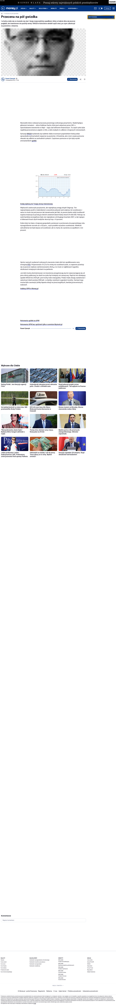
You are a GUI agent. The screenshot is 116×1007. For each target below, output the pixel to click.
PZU (29, 265)
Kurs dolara (3, 968)
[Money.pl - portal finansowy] (13, 8)
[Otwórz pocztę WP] (95, 8)
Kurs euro (3, 964)
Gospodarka (72, 8)
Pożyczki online (62, 972)
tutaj (35, 1003)
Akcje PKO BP (90, 962)
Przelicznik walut (5, 970)
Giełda (23, 8)
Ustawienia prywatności (90, 991)
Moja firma (42, 8)
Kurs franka (3, 966)
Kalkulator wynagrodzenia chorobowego (39, 960)
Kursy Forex (90, 968)
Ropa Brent (90, 970)
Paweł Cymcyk (10, 78)
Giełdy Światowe (91, 972)
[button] (100, 8)
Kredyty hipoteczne (63, 968)
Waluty (32, 8)
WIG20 (29, 134)
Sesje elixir (89, 966)
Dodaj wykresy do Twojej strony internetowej (36, 204)
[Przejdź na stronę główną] (3, 10)
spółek (34, 141)
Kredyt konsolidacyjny (63, 961)
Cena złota (89, 960)
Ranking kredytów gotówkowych (66, 965)
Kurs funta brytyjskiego (6, 972)
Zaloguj (107, 8)
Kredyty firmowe (62, 976)
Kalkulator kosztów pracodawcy (37, 962)
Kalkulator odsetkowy (35, 966)
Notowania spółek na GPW (29, 321)
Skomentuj (73, 79)
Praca (62, 8)
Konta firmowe (62, 979)
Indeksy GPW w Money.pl (29, 288)
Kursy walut (4, 962)
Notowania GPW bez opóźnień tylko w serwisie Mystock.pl (41, 324)
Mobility (54, 8)
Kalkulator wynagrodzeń (36, 964)
